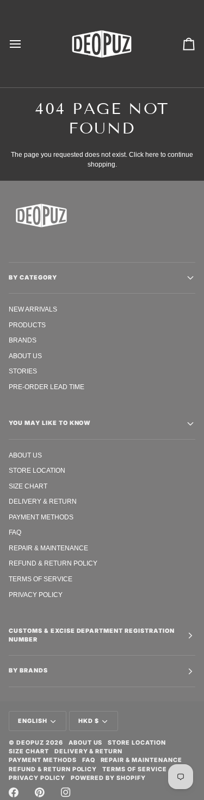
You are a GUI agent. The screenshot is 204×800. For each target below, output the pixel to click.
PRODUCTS (27, 324)
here (152, 154)
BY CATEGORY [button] (33, 277)
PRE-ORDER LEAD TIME (46, 386)
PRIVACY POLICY (36, 594)
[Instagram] (66, 792)
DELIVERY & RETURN (43, 501)
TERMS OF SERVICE (40, 578)
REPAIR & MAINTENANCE (48, 547)
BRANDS (22, 340)
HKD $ (88, 721)
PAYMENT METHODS (41, 516)
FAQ (15, 532)
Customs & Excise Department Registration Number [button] (92, 635)
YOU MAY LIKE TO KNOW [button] (50, 423)
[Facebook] (13, 792)
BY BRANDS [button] (28, 670)
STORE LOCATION (37, 470)
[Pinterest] (40, 792)
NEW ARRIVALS (33, 309)
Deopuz (30, 742)
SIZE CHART (28, 486)
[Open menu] (25, 43)
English (32, 721)
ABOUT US (25, 355)
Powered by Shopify (108, 778)
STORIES (23, 370)
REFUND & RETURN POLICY (53, 563)
